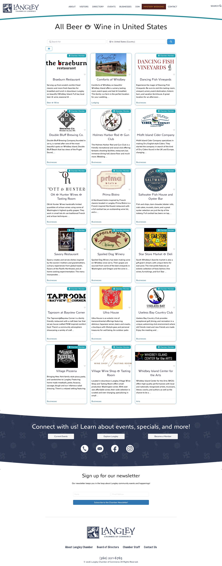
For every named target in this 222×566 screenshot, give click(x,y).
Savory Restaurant (66, 254)
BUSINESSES (125, 7)
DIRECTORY (98, 7)
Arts (138, 401)
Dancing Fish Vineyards (155, 79)
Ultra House (111, 312)
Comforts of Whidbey (111, 79)
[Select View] (49, 48)
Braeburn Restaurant (66, 79)
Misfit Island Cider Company (155, 135)
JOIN (137, 7)
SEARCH (215, 6)
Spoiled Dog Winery (111, 254)
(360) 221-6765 (111, 558)
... (70, 97)
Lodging (95, 102)
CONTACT (172, 7)
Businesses (141, 102)
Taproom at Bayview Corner (66, 312)
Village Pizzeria (66, 371)
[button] (111, 502)
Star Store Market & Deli (155, 254)
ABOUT (72, 7)
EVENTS (111, 7)
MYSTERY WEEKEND (154, 7)
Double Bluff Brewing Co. (66, 135)
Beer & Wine (53, 102)
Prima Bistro (111, 194)
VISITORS (84, 7)
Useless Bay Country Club (155, 312)
